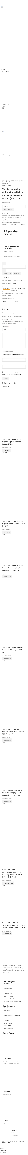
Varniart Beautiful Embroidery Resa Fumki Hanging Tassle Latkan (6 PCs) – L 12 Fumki (12, 873)
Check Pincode (8, 209)
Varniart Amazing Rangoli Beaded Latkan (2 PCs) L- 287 (12, 649)
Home (4, 180)
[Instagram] (9, 977)
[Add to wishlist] (8, 436)
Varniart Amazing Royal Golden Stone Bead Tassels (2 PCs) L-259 (13, 731)
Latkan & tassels (10, 180)
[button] (7, 576)
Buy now (16, 273)
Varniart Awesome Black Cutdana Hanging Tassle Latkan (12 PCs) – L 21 (12, 792)
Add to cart (7, 273)
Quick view (4, 436)
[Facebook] (5, 977)
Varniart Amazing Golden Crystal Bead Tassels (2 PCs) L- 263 (13, 523)
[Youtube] (13, 977)
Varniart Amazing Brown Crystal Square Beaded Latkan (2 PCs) (12, 441)
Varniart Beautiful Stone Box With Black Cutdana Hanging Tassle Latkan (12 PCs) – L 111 (13, 925)
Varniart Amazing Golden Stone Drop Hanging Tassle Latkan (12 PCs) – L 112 (13, 567)
